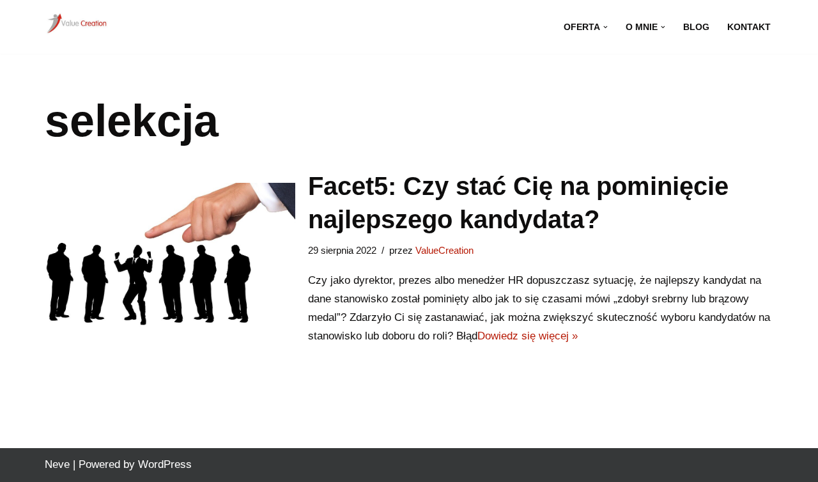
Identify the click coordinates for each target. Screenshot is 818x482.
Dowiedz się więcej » (527, 336)
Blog (696, 27)
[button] (605, 27)
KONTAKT (749, 27)
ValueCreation (444, 250)
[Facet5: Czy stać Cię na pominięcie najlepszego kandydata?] (170, 258)
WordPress (165, 464)
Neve (57, 464)
